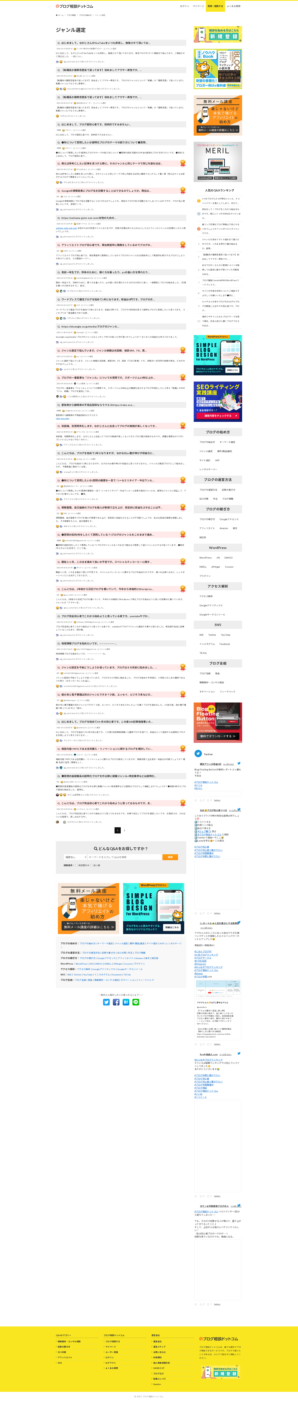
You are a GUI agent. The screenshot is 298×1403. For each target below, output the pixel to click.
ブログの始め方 (87, 943)
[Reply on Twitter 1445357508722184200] (196, 1304)
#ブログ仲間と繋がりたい (207, 856)
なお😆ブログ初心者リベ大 (213, 810)
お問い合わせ (159, 1352)
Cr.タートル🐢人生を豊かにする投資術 (219, 923)
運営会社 (157, 1341)
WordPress (81, 963)
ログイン (110, 1357)
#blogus (198, 973)
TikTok (127, 974)
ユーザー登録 (112, 1352)
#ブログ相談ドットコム (206, 782)
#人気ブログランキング (206, 954)
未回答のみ (83, 865)
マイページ (111, 1347)
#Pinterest (200, 964)
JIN (91, 963)
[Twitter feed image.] (217, 793)
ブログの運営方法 (91, 952)
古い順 (96, 865)
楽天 (147, 958)
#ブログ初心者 (201, 847)
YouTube (88, 974)
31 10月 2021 (207, 928)
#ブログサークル (202, 958)
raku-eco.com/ (63, 418)
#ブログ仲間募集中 (204, 853)
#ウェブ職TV (204, 831)
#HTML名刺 (200, 961)
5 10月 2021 (236, 1206)
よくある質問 (112, 1368)
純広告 (155, 958)
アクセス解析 (83, 969)
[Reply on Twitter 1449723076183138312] (196, 1196)
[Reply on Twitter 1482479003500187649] (196, 800)
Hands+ (157, 1384)
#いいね (198, 1094)
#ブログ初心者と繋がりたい (208, 850)
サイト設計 (152, 943)
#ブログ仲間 (200, 976)
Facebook (117, 974)
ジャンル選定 (121, 943)
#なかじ (198, 788)
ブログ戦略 (140, 952)
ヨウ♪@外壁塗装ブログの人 (214, 1206)
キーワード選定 (105, 943)
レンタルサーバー (208, 469)
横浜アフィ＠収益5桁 (210, 764)
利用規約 (157, 1357)
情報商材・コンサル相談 (106, 980)
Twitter (77, 974)
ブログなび (158, 1373)
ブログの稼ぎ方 (87, 958)
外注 (130, 952)
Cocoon (128, 963)
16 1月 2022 (228, 764)
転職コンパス (159, 1379)
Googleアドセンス (106, 958)
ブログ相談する (113, 1341)
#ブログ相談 (200, 1088)
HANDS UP (158, 1368)
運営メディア (159, 1347)
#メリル (198, 785)
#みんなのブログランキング (208, 967)
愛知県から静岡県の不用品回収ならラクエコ (76, 415)
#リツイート (200, 1097)
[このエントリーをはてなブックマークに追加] (126, 1004)
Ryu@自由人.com (209, 1054)
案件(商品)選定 (137, 943)
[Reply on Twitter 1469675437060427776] (196, 913)
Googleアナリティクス (103, 969)
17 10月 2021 (225, 1054)
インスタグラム (102, 974)
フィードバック (146, 980)
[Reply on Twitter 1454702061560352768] (196, 1044)
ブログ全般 (80, 980)
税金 (90, 980)
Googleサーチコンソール (130, 969)
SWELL (108, 963)
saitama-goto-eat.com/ (66, 228)
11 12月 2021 (235, 810)
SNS (69, 974)
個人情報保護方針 (161, 1363)
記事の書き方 (108, 952)
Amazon (139, 958)
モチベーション (128, 980)
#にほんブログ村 (202, 951)
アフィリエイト (125, 958)
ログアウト (111, 1363)
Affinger (118, 963)
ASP (162, 943)
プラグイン (139, 963)
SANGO (98, 963)
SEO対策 (121, 952)
